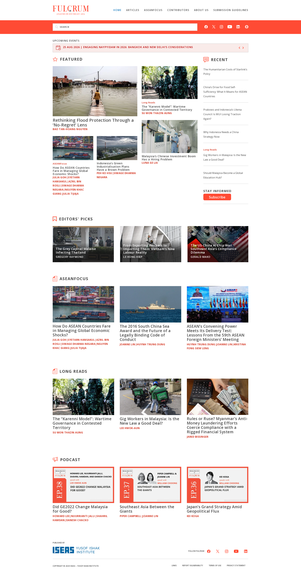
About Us (201, 10)
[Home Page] (71, 10)
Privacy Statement (236, 565)
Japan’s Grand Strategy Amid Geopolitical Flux (214, 509)
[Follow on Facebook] (206, 26)
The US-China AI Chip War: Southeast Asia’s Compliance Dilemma (214, 249)
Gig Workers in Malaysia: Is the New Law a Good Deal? (149, 421)
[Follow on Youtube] (229, 26)
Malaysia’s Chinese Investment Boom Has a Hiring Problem (169, 157)
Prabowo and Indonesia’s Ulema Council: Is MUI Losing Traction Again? (222, 114)
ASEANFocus (153, 10)
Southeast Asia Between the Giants (147, 509)
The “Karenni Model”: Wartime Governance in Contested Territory (167, 108)
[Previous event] (239, 48)
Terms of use (215, 565)
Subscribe (217, 197)
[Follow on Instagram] (221, 26)
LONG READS (73, 371)
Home (117, 10)
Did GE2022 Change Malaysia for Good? (80, 509)
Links (174, 565)
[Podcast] (246, 26)
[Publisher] (76, 549)
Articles (132, 10)
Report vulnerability (192, 565)
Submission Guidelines (230, 10)
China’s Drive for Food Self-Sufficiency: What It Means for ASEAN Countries (225, 91)
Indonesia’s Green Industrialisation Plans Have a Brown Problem (113, 166)
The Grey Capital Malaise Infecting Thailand (76, 250)
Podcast (70, 459)
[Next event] (243, 48)
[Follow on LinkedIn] (238, 26)
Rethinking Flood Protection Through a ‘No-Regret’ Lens (93, 122)
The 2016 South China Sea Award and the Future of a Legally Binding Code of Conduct (145, 332)
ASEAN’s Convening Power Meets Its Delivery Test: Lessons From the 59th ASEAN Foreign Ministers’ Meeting (216, 332)
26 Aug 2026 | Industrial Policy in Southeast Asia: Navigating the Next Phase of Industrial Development (145, 47)
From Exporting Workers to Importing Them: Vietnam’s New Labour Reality (149, 249)
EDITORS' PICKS (76, 219)
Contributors (178, 10)
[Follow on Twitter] (213, 26)
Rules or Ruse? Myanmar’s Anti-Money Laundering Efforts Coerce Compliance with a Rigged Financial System (217, 425)
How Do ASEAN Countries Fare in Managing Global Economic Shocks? (71, 171)
